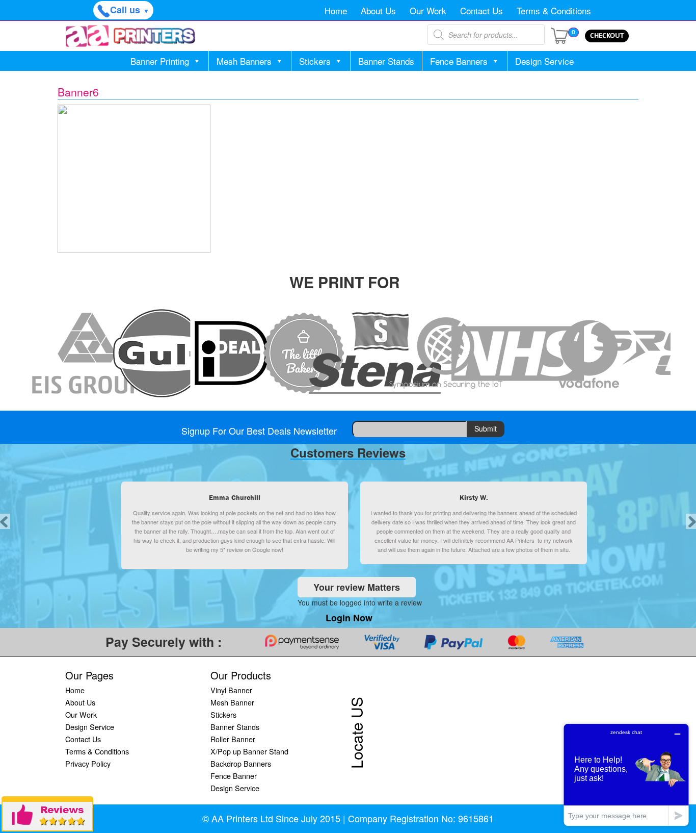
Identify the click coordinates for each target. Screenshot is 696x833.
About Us (378, 10)
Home (336, 10)
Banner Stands (386, 61)
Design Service (544, 61)
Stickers (315, 61)
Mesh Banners (244, 61)
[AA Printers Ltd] (130, 35)
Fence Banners (459, 61)
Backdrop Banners (240, 763)
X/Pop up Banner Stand (249, 751)
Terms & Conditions (554, 10)
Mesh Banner (232, 702)
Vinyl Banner (231, 690)
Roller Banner (232, 739)
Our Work (428, 10)
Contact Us (481, 10)
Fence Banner (233, 775)
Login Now (349, 617)
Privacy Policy (88, 763)
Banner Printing (159, 61)
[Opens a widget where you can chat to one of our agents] (626, 774)
